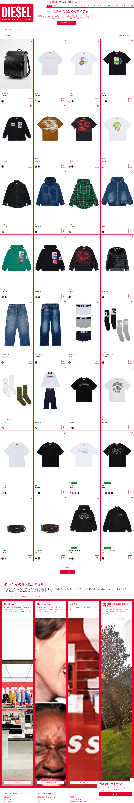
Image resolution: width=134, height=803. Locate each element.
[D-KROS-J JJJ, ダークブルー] (50, 325)
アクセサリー (40, 596)
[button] (67, 2)
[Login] (122, 6)
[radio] (3, 101)
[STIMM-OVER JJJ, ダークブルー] (117, 194)
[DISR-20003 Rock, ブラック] (16, 64)
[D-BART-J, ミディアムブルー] (16, 325)
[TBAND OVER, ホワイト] (117, 390)
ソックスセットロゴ (107, 354)
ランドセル (5, 93)
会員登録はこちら (50, 782)
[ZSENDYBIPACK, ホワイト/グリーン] (16, 390)
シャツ (3, 224)
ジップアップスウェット (108, 550)
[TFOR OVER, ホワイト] (83, 64)
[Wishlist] (126, 6)
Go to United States (115, 799)
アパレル (24, 596)
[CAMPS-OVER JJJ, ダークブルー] (50, 194)
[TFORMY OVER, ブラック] (16, 129)
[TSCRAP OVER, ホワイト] (16, 455)
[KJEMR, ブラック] (117, 260)
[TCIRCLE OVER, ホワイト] (83, 455)
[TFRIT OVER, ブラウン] (50, 129)
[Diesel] (17, 13)
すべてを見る (18, 29)
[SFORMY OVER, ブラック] (50, 260)
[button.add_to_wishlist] (31, 41)
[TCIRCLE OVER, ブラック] (117, 455)
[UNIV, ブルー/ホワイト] (50, 390)
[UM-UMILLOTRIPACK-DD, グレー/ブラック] (83, 325)
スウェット (72, 289)
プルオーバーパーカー (74, 550)
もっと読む (17, 782)
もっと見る (67, 572)
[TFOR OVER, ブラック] (117, 64)
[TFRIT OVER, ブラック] (83, 129)
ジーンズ (10, 596)
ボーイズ (10, 29)
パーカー (104, 224)
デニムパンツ (5, 354)
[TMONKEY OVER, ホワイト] (117, 129)
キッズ (4, 29)
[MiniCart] (131, 6)
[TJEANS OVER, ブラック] (83, 390)
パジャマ (37, 420)
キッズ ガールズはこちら (66, 22)
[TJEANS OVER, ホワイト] (50, 64)
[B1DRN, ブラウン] (50, 521)
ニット (104, 289)
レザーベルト (5, 550)
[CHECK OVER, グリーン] (83, 194)
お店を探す (83, 782)
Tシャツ (37, 93)
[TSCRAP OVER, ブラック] (50, 455)
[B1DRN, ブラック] (16, 521)
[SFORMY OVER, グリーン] (16, 260)
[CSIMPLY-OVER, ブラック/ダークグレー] (16, 194)
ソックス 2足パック (7, 420)
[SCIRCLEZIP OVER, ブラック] (117, 521)
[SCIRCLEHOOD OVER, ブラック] (83, 521)
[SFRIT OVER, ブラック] (83, 260)
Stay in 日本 (115, 794)
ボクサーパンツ (73, 354)
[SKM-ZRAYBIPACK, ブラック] (117, 325)
